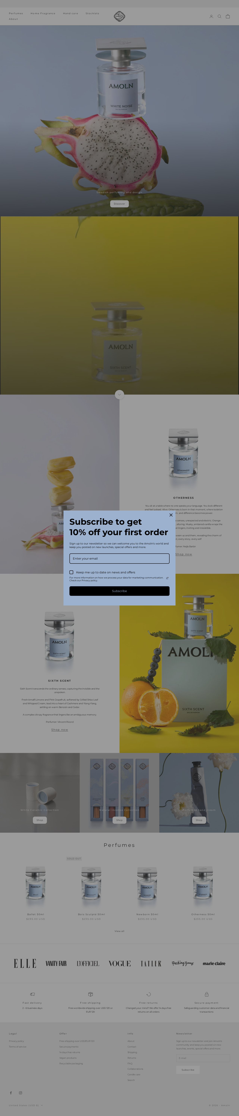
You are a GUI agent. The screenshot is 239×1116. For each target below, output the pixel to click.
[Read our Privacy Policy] (167, 578)
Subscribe (119, 591)
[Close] (171, 514)
